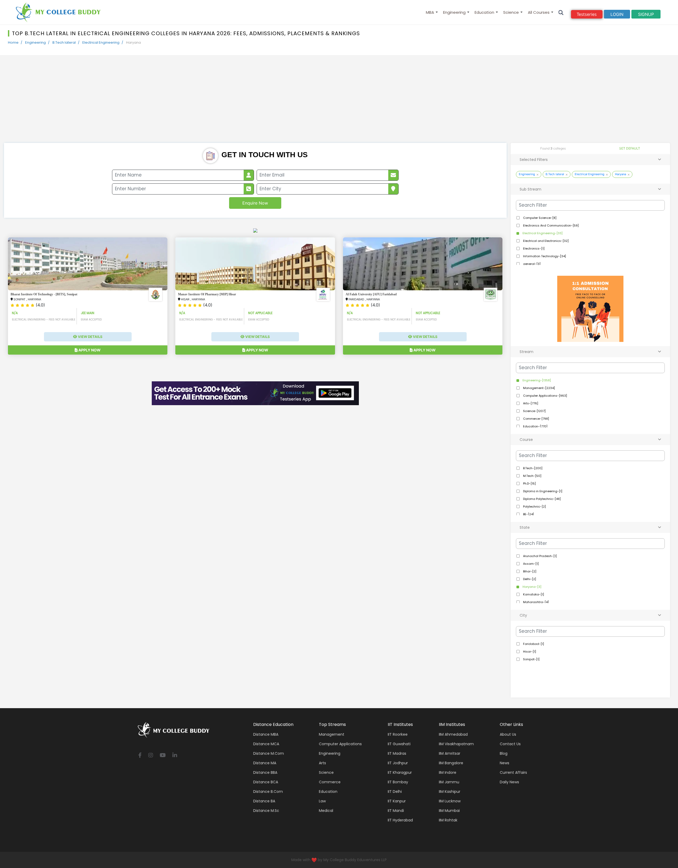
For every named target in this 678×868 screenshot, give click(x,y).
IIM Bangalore (451, 763)
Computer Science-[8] (539, 218)
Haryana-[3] (531, 587)
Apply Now (89, 350)
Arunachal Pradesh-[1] (539, 556)
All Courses (539, 12)
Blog (503, 753)
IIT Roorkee (398, 734)
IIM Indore (447, 772)
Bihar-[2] (529, 571)
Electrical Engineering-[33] (542, 233)
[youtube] (163, 756)
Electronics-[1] (533, 248)
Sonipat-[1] (530, 659)
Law (322, 801)
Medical (326, 810)
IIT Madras (397, 753)
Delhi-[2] (529, 579)
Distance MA (264, 763)
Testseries (587, 14)
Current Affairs (513, 772)
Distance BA (264, 801)
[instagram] (150, 756)
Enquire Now (255, 203)
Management (331, 734)
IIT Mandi (396, 810)
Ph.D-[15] (529, 483)
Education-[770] (534, 426)
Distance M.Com (268, 753)
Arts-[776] (530, 403)
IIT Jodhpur (398, 763)
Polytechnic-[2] (534, 506)
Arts (322, 763)
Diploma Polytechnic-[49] (541, 499)
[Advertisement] (339, 103)
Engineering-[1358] (536, 380)
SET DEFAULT (629, 148)
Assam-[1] (530, 564)
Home (13, 42)
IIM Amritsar (449, 753)
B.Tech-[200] (532, 468)
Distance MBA (265, 734)
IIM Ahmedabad (453, 734)
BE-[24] (528, 514)
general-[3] (531, 264)
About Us (508, 734)
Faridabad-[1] (533, 644)
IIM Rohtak (448, 820)
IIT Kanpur (397, 801)
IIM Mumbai (449, 810)
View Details (89, 336)
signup (646, 14)
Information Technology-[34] (544, 256)
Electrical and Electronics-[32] (545, 241)
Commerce (330, 782)
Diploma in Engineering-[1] (542, 491)
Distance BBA (265, 772)
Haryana (620, 174)
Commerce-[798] (535, 419)
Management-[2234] (538, 388)
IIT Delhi (395, 791)
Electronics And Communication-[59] (550, 225)
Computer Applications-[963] (544, 396)
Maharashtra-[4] (535, 602)
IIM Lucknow (450, 801)
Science (511, 12)
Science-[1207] (534, 411)
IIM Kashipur (449, 791)
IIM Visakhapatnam (456, 744)
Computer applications (340, 744)
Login (616, 14)
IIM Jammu (449, 782)
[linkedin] (174, 756)
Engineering (454, 12)
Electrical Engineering (100, 42)
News (504, 763)
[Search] (561, 12)
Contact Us (510, 744)
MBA (430, 12)
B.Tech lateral (64, 42)
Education (484, 12)
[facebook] (140, 756)
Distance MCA (266, 744)
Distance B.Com (268, 791)
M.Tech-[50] (531, 476)
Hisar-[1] (529, 651)
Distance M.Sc (266, 810)
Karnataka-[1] (533, 594)
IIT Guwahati (399, 744)
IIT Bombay (398, 782)
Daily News (509, 782)
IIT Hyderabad (400, 820)
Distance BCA (265, 782)
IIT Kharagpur (400, 772)
